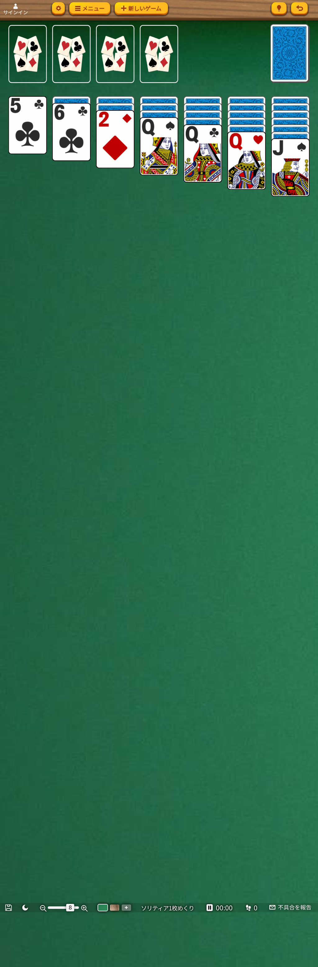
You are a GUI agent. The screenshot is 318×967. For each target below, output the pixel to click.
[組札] (27, 54)
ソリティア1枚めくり (167, 908)
